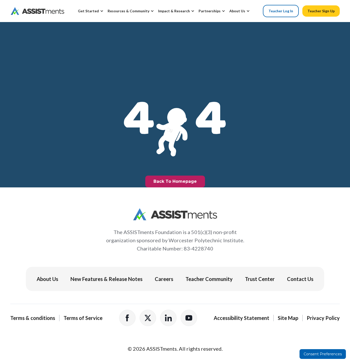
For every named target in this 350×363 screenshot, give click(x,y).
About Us (47, 279)
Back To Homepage (175, 181)
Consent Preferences (323, 354)
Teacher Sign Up (321, 11)
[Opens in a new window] (127, 318)
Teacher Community (209, 279)
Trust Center (260, 279)
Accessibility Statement (241, 318)
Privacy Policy (323, 318)
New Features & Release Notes (106, 279)
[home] (37, 11)
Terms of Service (83, 318)
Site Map (288, 318)
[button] (93, 13)
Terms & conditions (32, 318)
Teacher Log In (281, 11)
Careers (164, 279)
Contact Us (300, 279)
